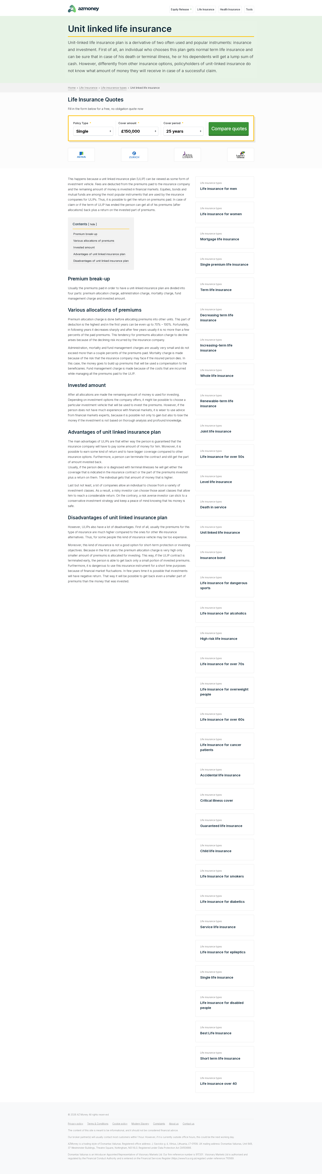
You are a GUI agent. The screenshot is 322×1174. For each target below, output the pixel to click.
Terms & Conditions (97, 1123)
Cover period (173, 123)
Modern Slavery (140, 1123)
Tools (249, 9)
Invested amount (84, 247)
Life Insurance (205, 9)
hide (92, 224)
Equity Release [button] (180, 9)
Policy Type (82, 123)
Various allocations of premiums (93, 240)
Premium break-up (85, 234)
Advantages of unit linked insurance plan (99, 254)
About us (174, 1123)
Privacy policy (75, 1123)
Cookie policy (119, 1123)
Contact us (188, 1123)
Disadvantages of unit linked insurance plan (101, 260)
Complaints (159, 1123)
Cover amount (128, 123)
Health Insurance (230, 9)
